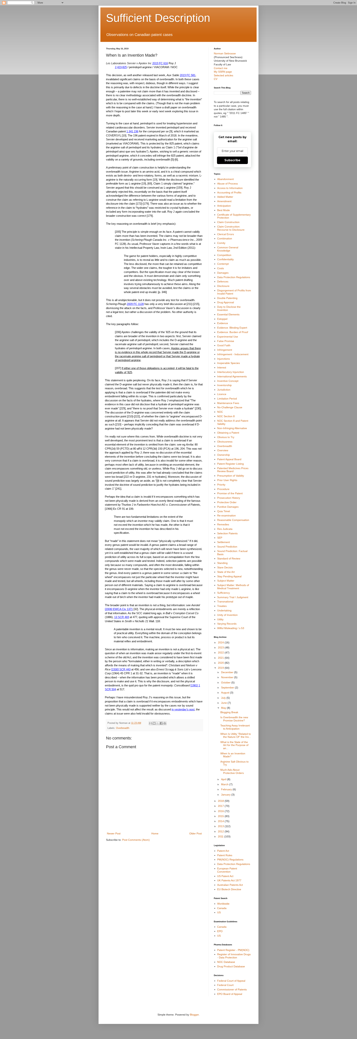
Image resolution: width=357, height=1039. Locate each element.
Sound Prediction (227, 546)
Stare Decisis (225, 567)
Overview (222, 450)
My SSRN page (223, 71)
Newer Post (113, 833)
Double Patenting (227, 298)
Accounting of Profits (229, 192)
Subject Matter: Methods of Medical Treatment (233, 587)
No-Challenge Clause (229, 407)
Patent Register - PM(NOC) (233, 950)
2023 (221, 647)
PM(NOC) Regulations (230, 859)
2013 (221, 826)
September (228, 687)
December (227, 672)
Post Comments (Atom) (136, 839)
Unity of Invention (227, 614)
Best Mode (223, 210)
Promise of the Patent (230, 493)
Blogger (194, 1014)
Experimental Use (227, 336)
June (224, 702)
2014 (221, 821)
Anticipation (224, 205)
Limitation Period (227, 398)
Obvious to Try (225, 437)
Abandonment (225, 179)
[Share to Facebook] (161, 723)
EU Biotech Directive (229, 889)
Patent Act (223, 850)
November (227, 677)
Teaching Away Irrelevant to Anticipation (235, 727)
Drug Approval (225, 302)
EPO (220, 931)
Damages (223, 272)
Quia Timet (223, 511)
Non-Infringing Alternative (232, 428)
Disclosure (223, 285)
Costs (220, 268)
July (223, 697)
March (225, 784)
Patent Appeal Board (229, 459)
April (224, 779)
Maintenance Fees (228, 403)
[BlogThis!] (154, 723)
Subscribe (232, 160)
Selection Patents (227, 533)
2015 (221, 816)
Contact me (220, 68)
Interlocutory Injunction (230, 371)
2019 (221, 667)
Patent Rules (224, 855)
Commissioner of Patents (232, 989)
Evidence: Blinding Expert (232, 327)
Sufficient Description (158, 18)
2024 (221, 642)
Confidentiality (225, 259)
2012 (221, 831)
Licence (221, 394)
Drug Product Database (231, 966)
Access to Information (230, 188)
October (226, 682)
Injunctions (223, 358)
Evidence (222, 323)
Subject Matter (225, 580)
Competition (224, 255)
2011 (221, 836)
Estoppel (222, 318)
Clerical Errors (225, 234)
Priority (221, 484)
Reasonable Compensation (233, 519)
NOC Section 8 (226, 416)
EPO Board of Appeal (229, 993)
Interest (221, 367)
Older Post (195, 833)
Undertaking (224, 610)
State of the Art (226, 571)
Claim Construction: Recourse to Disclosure (231, 228)
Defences (222, 281)
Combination (224, 238)
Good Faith (223, 345)
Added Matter (225, 196)
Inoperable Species (228, 363)
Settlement (223, 542)
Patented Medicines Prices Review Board (232, 470)
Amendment (224, 201)
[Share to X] (158, 723)
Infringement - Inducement (232, 354)
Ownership (223, 454)
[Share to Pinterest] (165, 723)
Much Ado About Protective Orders (232, 771)
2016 (221, 811)
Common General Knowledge (227, 249)
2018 (221, 800)
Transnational (225, 601)
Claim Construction (228, 222)
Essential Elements (228, 314)
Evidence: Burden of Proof (232, 332)
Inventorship (224, 385)
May (224, 707)
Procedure (223, 489)
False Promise (225, 341)
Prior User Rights (227, 480)
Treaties (222, 605)
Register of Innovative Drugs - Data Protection (234, 956)
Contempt (223, 263)
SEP (219, 537)
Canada (221, 908)
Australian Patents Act (230, 884)
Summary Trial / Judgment (232, 597)
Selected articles (223, 75)
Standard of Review (228, 558)
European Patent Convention (227, 870)
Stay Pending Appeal (229, 576)
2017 (221, 805)
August (225, 692)
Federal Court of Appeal (231, 980)
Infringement (224, 349)
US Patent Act (225, 876)
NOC (220, 411)
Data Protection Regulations (233, 277)
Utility (220, 619)
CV (215, 78)
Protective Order (227, 502)
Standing (222, 562)
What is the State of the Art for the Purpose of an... (234, 745)
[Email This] (150, 723)
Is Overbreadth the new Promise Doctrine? (234, 719)
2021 (221, 657)
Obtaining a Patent (228, 432)
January (226, 794)
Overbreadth (122, 728)
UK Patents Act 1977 (229, 880)
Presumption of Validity (230, 475)
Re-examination (226, 515)
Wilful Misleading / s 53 (230, 628)
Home (154, 833)
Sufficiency (223, 592)
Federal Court (225, 985)
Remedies (223, 524)
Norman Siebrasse (225, 53)
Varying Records (227, 623)
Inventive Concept (227, 380)
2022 (221, 652)
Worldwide (223, 903)
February (227, 789)
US (219, 912)
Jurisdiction (223, 389)
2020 (221, 662)
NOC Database (226, 961)
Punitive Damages (228, 506)
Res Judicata (224, 528)
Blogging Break (229, 712)
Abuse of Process (227, 183)
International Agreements (232, 376)
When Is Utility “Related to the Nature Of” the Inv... (235, 735)
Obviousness (224, 441)
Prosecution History (228, 497)
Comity (221, 242)
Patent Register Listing (230, 463)
